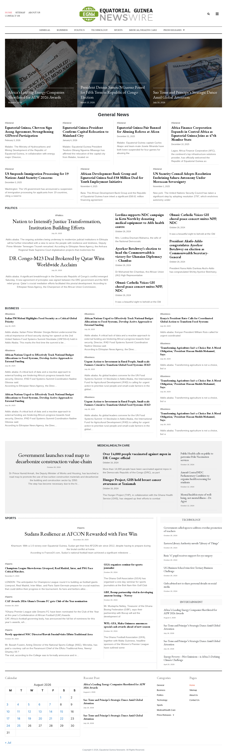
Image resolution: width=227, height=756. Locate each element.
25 (18, 725)
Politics (79, 30)
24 (8, 725)
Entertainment (191, 602)
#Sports (81, 528)
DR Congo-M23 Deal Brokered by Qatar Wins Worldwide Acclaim (56, 261)
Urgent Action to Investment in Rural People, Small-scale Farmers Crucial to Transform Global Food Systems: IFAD (117, 363)
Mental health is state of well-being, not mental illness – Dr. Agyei (196, 498)
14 (50, 711)
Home (8, 12)
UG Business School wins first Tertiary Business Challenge (188, 569)
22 (61, 718)
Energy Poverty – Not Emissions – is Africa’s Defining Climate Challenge (192, 658)
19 (29, 718)
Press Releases (172, 30)
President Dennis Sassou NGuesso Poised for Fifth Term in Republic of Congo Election (113, 92)
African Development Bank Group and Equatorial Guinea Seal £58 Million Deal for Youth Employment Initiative (112, 178)
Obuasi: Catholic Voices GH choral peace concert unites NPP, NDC (139, 286)
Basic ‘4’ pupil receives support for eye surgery (188, 555)
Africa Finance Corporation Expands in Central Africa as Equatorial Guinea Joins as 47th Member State (193, 133)
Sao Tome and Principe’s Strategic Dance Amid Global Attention (185, 95)
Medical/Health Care (143, 30)
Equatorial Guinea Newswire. (112, 750)
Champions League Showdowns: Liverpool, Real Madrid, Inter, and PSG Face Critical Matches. (49, 569)
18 (18, 718)
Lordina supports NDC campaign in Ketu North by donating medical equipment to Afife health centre (139, 221)
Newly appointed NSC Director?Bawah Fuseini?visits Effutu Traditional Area (49, 634)
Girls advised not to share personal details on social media (190, 585)
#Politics (59, 215)
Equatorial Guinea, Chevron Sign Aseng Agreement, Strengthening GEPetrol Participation (29, 131)
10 (8, 711)
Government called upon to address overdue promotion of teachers (193, 529)
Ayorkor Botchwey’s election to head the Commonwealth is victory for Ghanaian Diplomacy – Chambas (138, 254)
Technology (99, 30)
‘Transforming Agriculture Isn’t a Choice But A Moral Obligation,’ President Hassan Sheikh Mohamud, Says (190, 351)
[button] (208, 14)
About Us (34, 12)
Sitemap (20, 12)
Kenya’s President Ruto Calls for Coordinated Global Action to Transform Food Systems (186, 320)
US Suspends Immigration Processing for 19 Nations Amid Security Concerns (37, 176)
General (44, 30)
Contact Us (12, 15)
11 (18, 711)
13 (40, 711)
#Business (10, 314)
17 (7, 718)
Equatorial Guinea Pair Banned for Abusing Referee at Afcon (139, 129)
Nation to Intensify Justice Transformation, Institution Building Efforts (57, 224)
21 (50, 718)
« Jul (8, 742)
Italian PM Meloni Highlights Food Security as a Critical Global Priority (41, 320)
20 (40, 718)
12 (29, 711)
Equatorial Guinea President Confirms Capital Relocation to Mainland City (86, 131)
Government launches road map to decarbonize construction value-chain (54, 458)
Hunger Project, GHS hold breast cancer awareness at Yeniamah (132, 482)
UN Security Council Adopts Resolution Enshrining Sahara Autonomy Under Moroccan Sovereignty (182, 178)
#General (9, 123)
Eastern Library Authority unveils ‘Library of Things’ (191, 543)
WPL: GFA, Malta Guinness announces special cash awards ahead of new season (127, 625)
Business (62, 30)
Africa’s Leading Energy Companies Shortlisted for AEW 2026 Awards (36, 95)
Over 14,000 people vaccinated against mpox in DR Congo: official (137, 456)
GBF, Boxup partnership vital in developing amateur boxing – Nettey (128, 593)
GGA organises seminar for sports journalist (123, 566)
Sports (118, 30)
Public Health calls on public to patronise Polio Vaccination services (197, 457)
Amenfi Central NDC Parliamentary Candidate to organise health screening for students (196, 477)
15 (61, 711)
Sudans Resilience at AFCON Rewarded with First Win (81, 533)
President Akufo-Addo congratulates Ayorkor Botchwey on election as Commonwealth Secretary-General (189, 249)
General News (113, 114)
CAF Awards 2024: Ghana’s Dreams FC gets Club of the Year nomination (46, 601)
